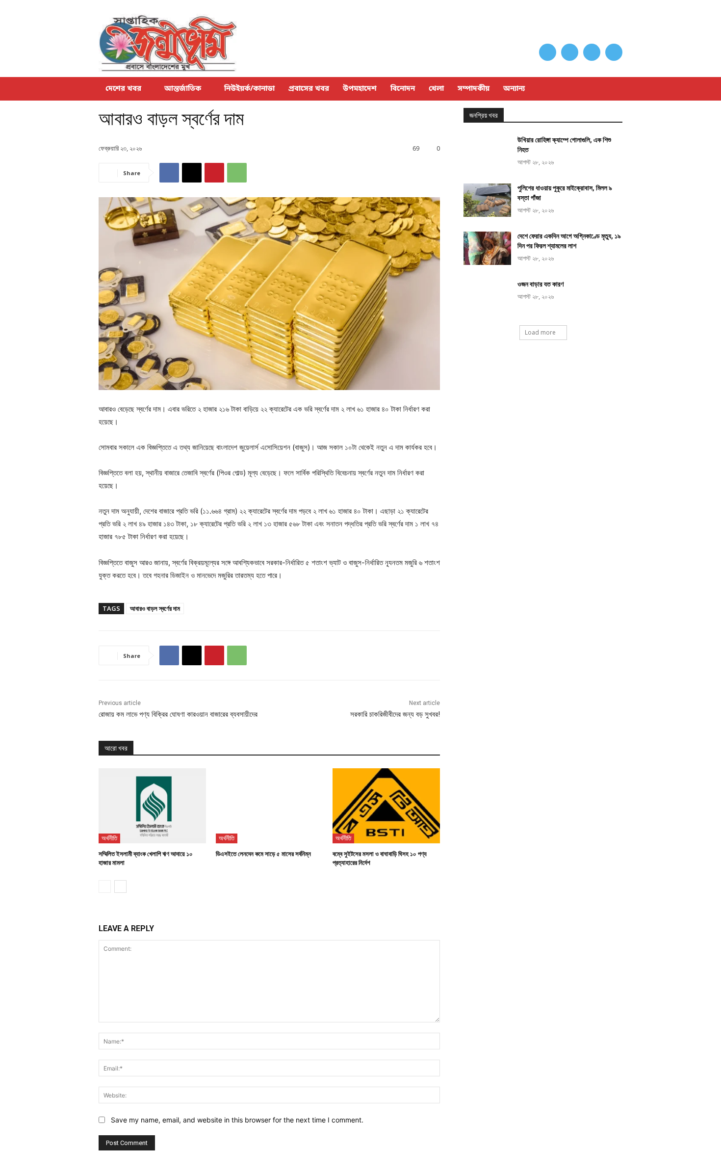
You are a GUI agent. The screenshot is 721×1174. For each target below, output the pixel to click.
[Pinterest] (214, 173)
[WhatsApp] (237, 173)
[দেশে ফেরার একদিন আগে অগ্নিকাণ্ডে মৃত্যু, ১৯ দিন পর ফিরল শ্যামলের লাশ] (487, 248)
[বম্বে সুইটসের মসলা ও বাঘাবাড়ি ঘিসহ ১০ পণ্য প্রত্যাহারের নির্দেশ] (386, 805)
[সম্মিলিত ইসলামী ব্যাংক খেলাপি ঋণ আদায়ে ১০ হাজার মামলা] (152, 805)
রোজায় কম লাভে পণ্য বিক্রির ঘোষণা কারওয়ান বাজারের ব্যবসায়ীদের (178, 714)
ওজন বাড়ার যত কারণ (540, 284)
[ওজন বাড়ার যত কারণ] (487, 296)
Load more (540, 332)
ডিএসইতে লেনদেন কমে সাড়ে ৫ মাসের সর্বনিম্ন (263, 854)
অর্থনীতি (109, 838)
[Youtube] (613, 52)
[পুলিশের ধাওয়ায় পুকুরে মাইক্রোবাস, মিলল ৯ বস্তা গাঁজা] (487, 200)
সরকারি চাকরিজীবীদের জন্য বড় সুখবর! (395, 714)
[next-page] (120, 886)
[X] (591, 52)
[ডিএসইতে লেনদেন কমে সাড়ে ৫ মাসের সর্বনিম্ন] (269, 805)
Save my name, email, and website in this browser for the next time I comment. (237, 1120)
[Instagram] (569, 52)
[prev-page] (105, 886)
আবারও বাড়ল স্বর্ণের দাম (155, 608)
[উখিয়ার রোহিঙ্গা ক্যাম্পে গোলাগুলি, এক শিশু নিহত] (487, 152)
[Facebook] (547, 52)
